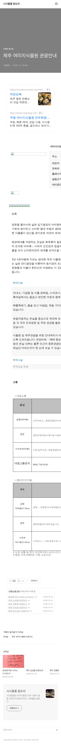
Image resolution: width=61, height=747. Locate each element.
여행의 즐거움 (14, 591)
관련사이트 (7, 730)
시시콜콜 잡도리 (11, 3)
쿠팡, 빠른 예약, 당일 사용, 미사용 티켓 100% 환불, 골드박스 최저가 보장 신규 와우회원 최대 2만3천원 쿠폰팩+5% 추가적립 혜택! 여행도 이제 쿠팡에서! (30, 123)
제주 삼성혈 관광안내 (17, 600)
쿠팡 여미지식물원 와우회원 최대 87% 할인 (30, 118)
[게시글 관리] (23, 580)
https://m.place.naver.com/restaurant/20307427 (27, 89)
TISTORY (7, 735)
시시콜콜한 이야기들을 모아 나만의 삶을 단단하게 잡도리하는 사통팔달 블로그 (23, 698)
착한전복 (16, 94)
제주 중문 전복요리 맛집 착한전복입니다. (20, 100)
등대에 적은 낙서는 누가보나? (21, 597)
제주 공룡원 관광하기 (17, 604)
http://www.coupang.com (23, 113)
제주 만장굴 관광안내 (17, 607)
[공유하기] (19, 580)
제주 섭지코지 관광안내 (18, 611)
